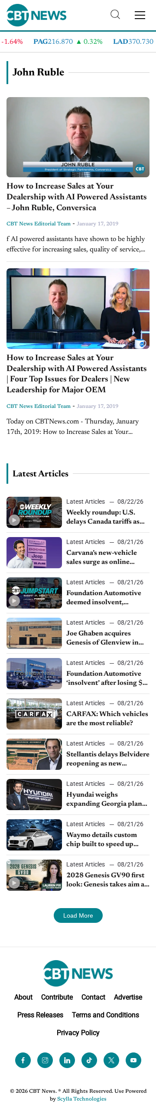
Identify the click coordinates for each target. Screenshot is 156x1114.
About (23, 997)
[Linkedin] (67, 1060)
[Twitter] (111, 1060)
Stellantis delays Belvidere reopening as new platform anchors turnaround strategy (108, 760)
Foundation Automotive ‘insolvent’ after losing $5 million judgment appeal (106, 679)
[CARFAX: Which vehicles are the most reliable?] (34, 714)
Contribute (57, 997)
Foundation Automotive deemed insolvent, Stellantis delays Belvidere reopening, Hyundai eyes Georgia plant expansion (108, 598)
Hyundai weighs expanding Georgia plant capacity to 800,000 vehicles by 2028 (105, 800)
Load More (78, 915)
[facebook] (23, 1060)
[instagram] (45, 1060)
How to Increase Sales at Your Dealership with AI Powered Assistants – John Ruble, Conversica (76, 197)
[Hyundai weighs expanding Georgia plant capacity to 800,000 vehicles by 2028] (34, 794)
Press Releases (40, 1015)
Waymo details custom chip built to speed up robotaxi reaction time (101, 840)
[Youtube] (133, 1060)
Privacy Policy (78, 1033)
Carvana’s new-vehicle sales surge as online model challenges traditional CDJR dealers (105, 558)
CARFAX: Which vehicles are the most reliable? (107, 719)
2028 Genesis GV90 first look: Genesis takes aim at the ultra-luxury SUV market (106, 880)
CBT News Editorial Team (38, 224)
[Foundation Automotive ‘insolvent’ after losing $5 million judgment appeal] (34, 673)
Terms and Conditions (105, 1015)
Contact (93, 997)
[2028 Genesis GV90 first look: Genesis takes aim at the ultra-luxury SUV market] (34, 875)
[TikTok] (89, 1060)
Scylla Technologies (82, 1099)
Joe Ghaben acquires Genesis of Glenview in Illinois (102, 639)
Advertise (128, 997)
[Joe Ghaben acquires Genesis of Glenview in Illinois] (34, 633)
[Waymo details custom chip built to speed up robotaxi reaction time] (34, 834)
